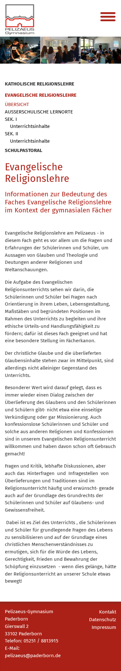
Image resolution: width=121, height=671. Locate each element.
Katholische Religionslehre (39, 84)
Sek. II (11, 134)
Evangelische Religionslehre (40, 95)
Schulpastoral (23, 150)
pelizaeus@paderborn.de (33, 655)
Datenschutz (102, 619)
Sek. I (11, 119)
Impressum (104, 627)
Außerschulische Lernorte (39, 112)
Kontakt (107, 612)
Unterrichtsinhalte (30, 126)
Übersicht (17, 104)
